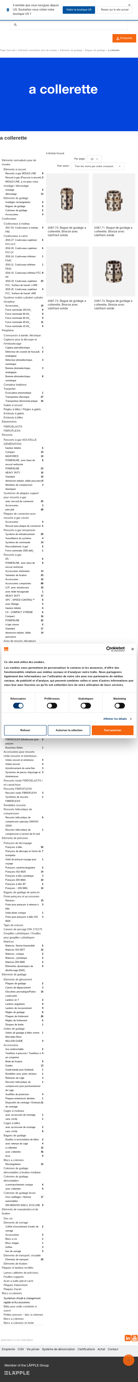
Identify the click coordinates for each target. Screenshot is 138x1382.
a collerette (113, 50)
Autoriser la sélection (69, 730)
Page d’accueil (7, 50)
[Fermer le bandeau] (132, 649)
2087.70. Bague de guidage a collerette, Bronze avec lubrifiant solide (67, 232)
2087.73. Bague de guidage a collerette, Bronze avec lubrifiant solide (113, 305)
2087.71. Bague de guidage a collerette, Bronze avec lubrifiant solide (113, 232)
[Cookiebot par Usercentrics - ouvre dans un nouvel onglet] (109, 649)
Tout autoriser (112, 730)
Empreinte (8, 1349)
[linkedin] (128, 1339)
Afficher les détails (115, 718)
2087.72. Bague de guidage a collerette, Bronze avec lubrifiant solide (67, 305)
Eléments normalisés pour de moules (37, 50)
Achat (101, 1349)
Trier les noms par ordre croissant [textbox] (94, 166)
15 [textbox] (92, 159)
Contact (113, 1349)
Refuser (25, 730)
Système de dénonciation (58, 1349)
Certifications (86, 1349)
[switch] (52, 705)
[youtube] (134, 1339)
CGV (21, 1349)
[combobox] (94, 159)
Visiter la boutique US (78, 10)
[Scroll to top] (128, 1360)
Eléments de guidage (71, 50)
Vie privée (33, 1349)
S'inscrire (126, 38)
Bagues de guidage (95, 50)
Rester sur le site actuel (114, 10)
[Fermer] (129, 5)
